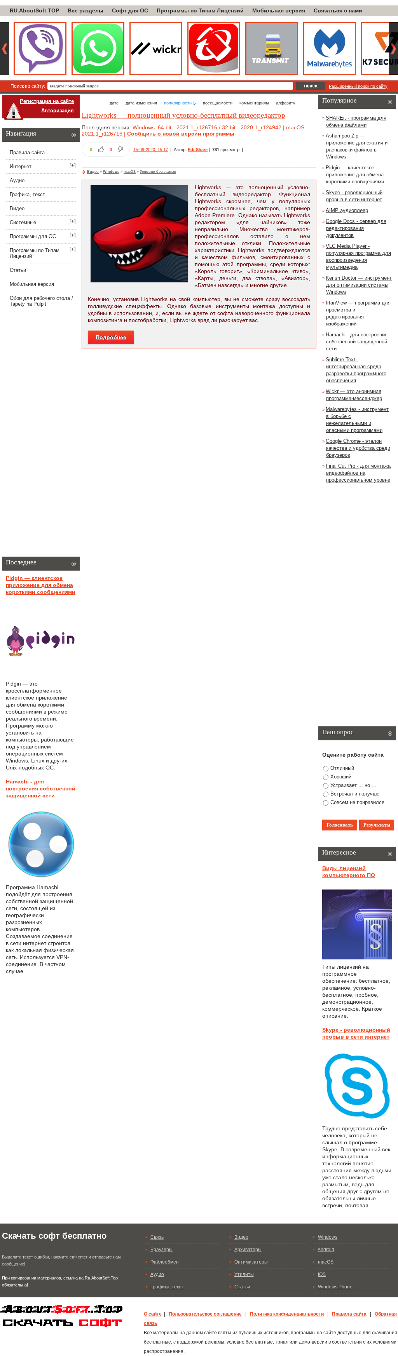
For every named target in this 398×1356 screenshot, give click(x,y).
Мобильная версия (278, 10)
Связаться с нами (338, 10)
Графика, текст (27, 194)
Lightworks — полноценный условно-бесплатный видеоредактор (183, 115)
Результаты (376, 825)
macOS (130, 172)
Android (326, 1249)
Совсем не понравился (357, 802)
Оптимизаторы (251, 1262)
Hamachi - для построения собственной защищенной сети (40, 788)
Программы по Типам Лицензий (200, 10)
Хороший (340, 777)
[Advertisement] (41, 435)
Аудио (17, 180)
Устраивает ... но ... (353, 785)
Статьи (18, 270)
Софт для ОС (130, 10)
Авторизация (57, 110)
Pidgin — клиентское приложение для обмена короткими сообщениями (40, 585)
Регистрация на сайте (47, 101)
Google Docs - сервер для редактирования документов (356, 228)
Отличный (342, 768)
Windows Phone (335, 1287)
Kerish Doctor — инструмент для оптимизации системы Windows (359, 285)
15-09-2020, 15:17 (150, 149)
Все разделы (85, 10)
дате (114, 103)
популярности (178, 103)
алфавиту (285, 103)
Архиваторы (248, 1249)
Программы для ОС (33, 236)
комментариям (254, 103)
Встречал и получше (354, 794)
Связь (157, 1237)
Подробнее (111, 337)
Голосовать (339, 825)
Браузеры (161, 1249)
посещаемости (217, 103)
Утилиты (244, 1274)
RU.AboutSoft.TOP (34, 10)
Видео (93, 172)
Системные (23, 222)
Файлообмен (164, 1262)
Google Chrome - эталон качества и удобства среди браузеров (358, 448)
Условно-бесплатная (158, 172)
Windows (111, 172)
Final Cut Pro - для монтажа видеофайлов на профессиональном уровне (358, 473)
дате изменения (141, 103)
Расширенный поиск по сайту (358, 86)
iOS (322, 1274)
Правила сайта (27, 152)
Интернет (20, 166)
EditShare (198, 149)
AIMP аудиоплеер (347, 210)
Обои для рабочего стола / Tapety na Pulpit (41, 301)
